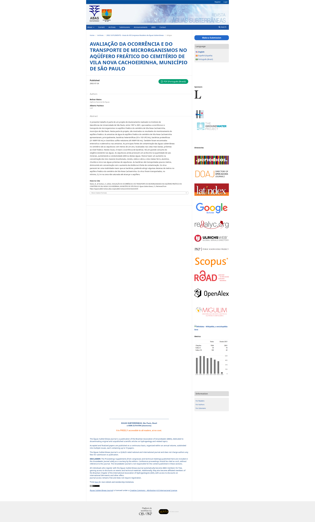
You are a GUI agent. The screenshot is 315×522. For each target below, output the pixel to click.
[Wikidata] (211, 329)
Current (101, 27)
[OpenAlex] (211, 297)
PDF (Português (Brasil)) (174, 81)
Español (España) (205, 55)
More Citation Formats (99, 193)
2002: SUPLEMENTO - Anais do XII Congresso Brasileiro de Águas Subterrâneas (135, 35)
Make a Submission (211, 37)
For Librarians (201, 408)
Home (92, 35)
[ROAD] (211, 280)
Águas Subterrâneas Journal (101, 490)
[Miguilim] (211, 317)
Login (225, 2)
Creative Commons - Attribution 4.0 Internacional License (153, 490)
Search (223, 27)
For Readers (200, 401)
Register (218, 2)
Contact (163, 27)
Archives (112, 27)
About (90, 27)
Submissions (124, 27)
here (96, 482)
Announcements (140, 27)
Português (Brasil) (205, 59)
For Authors (200, 404)
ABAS (153, 27)
